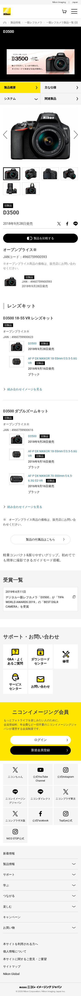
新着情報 (9, 853)
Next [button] (76, 135)
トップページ (4, 22)
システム (10, 98)
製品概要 (10, 87)
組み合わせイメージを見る (24, 389)
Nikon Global (11, 974)
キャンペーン (12, 917)
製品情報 (16, 22)
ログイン (40, 740)
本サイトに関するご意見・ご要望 (25, 959)
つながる (9, 895)
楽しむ (7, 906)
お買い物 (9, 927)
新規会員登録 (40, 750)
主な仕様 (50, 87)
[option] (41, 62)
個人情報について (14, 951)
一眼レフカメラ (33, 22)
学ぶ (6, 885)
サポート (9, 874)
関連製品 (50, 98)
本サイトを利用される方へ (20, 944)
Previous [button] (5, 135)
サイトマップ (12, 966)
